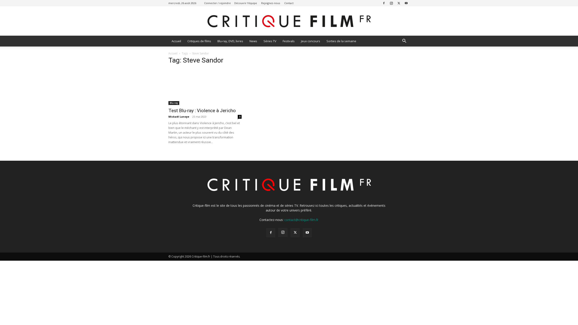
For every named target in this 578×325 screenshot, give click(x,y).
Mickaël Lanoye (178, 116)
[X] (398, 3)
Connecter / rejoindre (217, 3)
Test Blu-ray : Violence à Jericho (202, 110)
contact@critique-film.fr (301, 220)
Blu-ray (174, 102)
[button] (404, 41)
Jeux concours (310, 41)
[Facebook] (383, 3)
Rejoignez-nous (270, 3)
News (253, 41)
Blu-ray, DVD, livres (230, 41)
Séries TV (269, 41)
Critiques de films (199, 41)
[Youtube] (406, 3)
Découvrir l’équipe (245, 3)
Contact (289, 3)
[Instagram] (391, 3)
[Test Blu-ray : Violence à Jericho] (205, 87)
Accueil (176, 41)
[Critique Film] (289, 21)
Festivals (289, 41)
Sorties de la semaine (341, 41)
